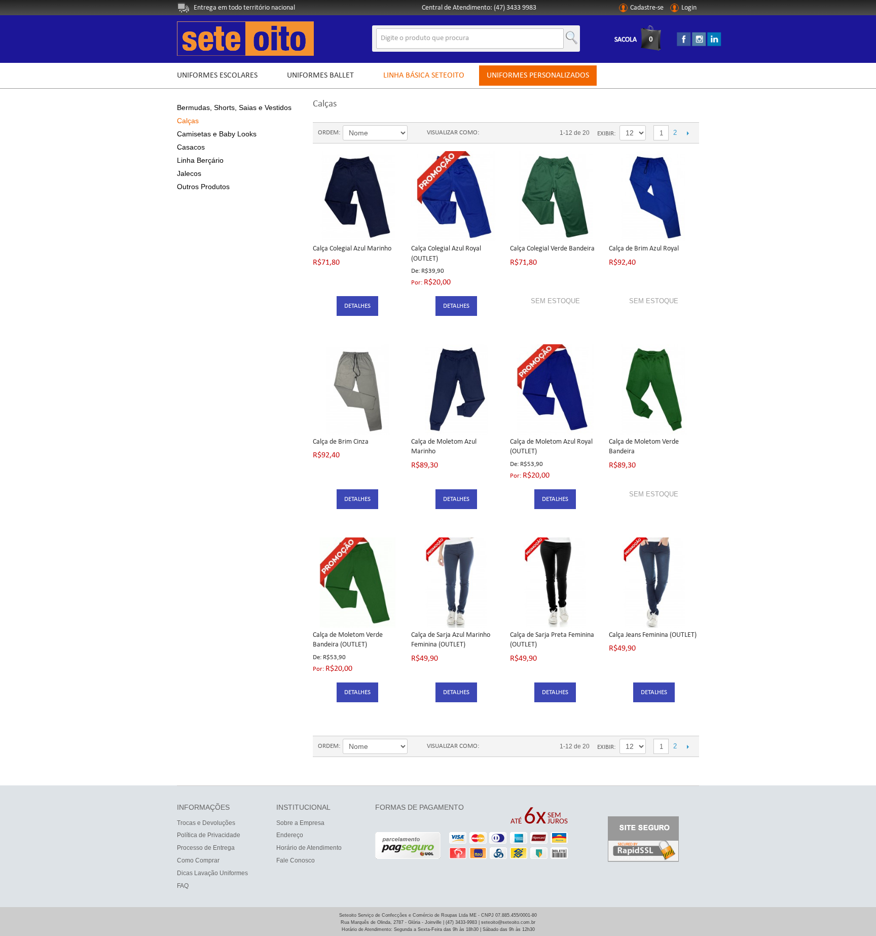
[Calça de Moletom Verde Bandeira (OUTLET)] (358, 582)
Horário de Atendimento (309, 847)
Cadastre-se (647, 8)
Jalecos (189, 173)
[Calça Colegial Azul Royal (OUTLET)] (456, 196)
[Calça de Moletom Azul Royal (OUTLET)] (555, 389)
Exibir (605, 133)
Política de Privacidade (208, 835)
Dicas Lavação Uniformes (212, 873)
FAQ (183, 885)
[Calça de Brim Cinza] (358, 389)
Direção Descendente (416, 133)
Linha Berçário (200, 160)
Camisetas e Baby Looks (217, 134)
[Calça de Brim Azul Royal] (654, 196)
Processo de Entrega (206, 847)
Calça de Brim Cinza (341, 442)
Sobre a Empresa (300, 822)
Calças (188, 121)
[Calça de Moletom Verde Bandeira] (654, 389)
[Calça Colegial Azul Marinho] (358, 196)
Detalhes (357, 306)
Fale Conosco (295, 860)
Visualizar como (452, 132)
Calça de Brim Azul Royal (644, 249)
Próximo (687, 132)
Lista (507, 132)
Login (689, 8)
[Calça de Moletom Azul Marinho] (456, 389)
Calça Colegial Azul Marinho (352, 249)
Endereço (289, 835)
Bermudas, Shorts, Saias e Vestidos (234, 107)
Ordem (328, 132)
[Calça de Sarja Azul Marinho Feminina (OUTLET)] (456, 582)
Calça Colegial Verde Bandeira (552, 249)
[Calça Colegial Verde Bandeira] (555, 196)
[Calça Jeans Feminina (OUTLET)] (654, 582)
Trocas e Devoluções (206, 822)
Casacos (191, 147)
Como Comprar (198, 860)
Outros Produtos (203, 187)
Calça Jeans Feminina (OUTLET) (653, 635)
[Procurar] (570, 35)
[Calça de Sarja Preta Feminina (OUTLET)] (555, 582)
